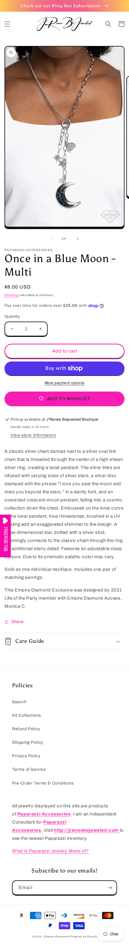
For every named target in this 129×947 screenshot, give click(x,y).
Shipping (11, 295)
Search (19, 702)
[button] (7, 24)
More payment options (65, 383)
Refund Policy (26, 729)
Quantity (12, 316)
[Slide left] (51, 238)
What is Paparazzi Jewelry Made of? (50, 851)
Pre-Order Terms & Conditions (43, 783)
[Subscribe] (109, 887)
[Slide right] (77, 238)
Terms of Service (29, 769)
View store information (33, 435)
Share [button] (17, 621)
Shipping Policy (27, 742)
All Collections (26, 715)
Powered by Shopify (83, 936)
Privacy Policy (26, 756)
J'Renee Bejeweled (56, 936)
